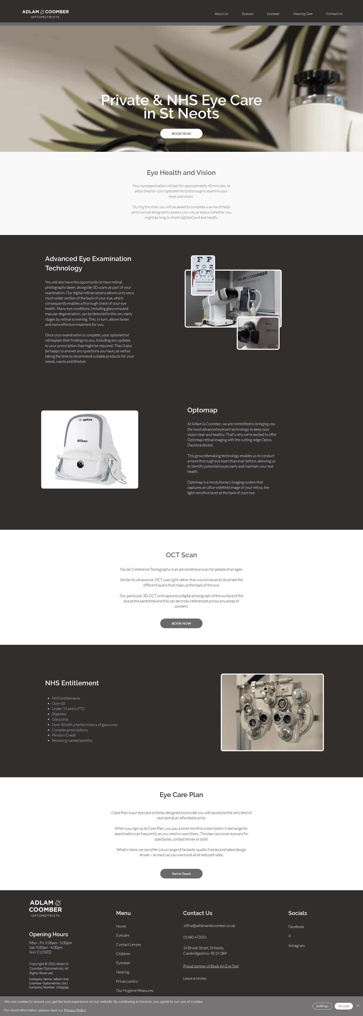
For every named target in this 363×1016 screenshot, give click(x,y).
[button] (248, 13)
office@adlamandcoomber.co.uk (209, 925)
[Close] (357, 1006)
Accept (343, 1006)
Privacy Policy (75, 1010)
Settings (322, 1006)
